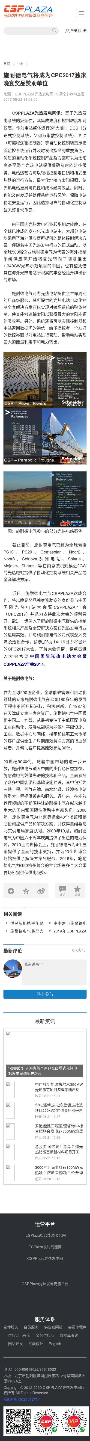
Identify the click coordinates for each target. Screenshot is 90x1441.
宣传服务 (10, 1327)
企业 (19, 63)
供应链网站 (53, 1327)
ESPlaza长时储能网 (45, 1246)
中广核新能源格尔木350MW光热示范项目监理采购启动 (59, 1087)
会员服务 (31, 1327)
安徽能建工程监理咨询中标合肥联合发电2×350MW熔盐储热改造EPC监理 (59, 1131)
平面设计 (35, 1343)
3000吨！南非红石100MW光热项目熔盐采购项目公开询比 (59, 1173)
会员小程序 (77, 1327)
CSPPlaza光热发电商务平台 (45, 1283)
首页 (6, 63)
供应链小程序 (19, 1335)
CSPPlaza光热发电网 (45, 1258)
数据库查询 (69, 1335)
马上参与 (45, 994)
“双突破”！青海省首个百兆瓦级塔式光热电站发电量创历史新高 (42, 1070)
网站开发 (15, 1343)
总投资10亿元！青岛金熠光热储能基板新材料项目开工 (59, 1149)
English (55, 1343)
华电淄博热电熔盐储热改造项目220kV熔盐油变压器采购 (59, 1107)
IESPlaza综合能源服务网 (45, 1235)
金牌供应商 (45, 1335)
